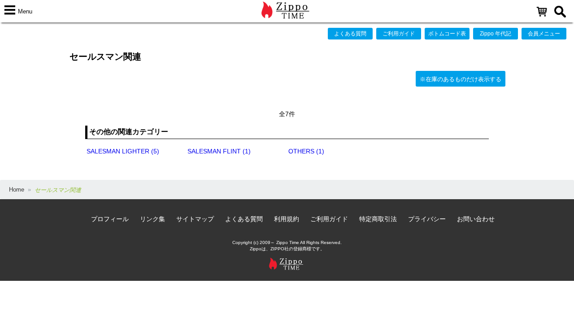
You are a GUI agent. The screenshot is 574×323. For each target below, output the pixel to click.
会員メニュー (544, 34)
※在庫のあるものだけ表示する (460, 79)
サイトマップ (195, 219)
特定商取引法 (378, 219)
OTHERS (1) (306, 151)
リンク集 (152, 219)
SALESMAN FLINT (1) (219, 151)
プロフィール (110, 219)
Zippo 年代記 (495, 34)
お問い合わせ (476, 219)
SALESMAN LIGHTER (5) (123, 151)
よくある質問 (350, 34)
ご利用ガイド (399, 34)
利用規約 (286, 219)
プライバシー (427, 219)
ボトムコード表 (447, 34)
